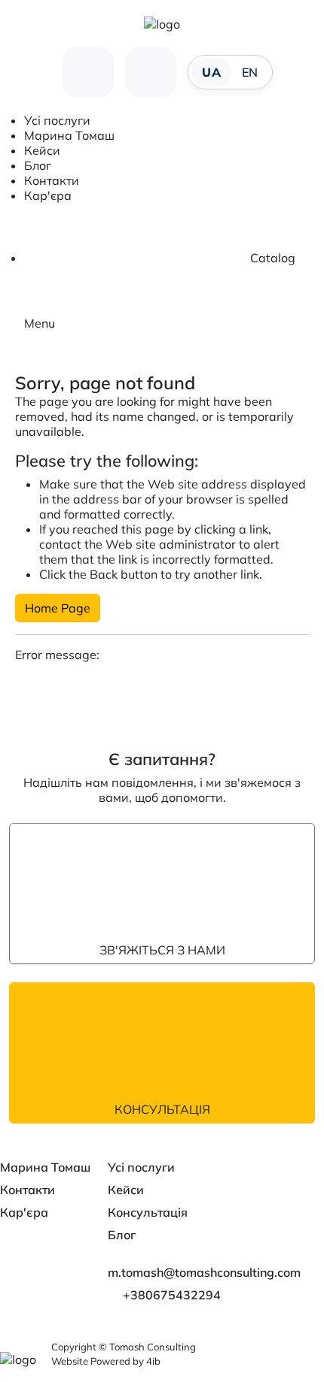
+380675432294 (172, 1294)
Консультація (162, 1109)
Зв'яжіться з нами (162, 949)
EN (250, 72)
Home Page (57, 607)
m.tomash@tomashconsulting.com (204, 1272)
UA (211, 72)
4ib (153, 1361)
